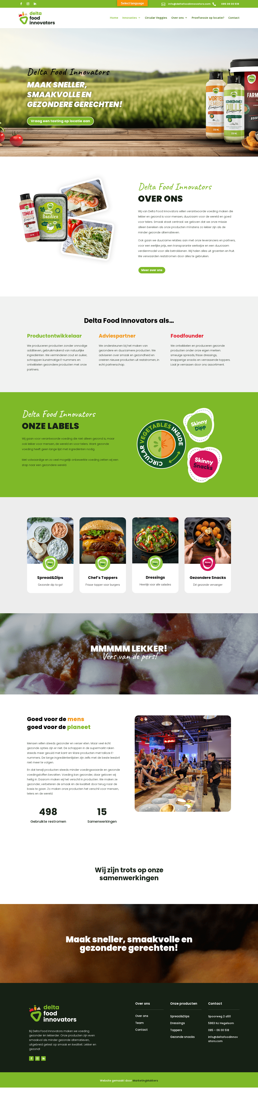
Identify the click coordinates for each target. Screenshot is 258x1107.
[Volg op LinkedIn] (34, 3)
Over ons (177, 17)
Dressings (177, 1023)
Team (139, 1023)
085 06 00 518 (230, 4)
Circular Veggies (156, 17)
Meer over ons (151, 270)
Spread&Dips (179, 1016)
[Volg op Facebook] (21, 3)
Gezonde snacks (182, 1037)
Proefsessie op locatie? (208, 17)
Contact (233, 17)
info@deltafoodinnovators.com (189, 4)
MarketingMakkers (145, 1080)
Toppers (176, 1030)
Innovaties (129, 17)
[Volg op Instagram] (28, 3)
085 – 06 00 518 (218, 1030)
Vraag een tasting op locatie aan (60, 121)
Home (114, 17)
